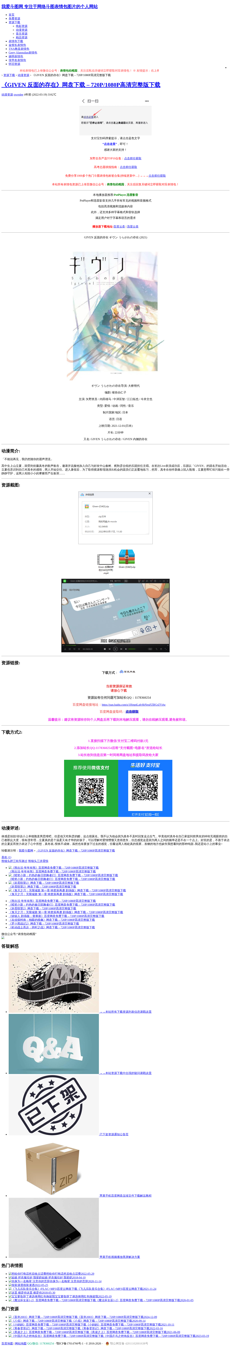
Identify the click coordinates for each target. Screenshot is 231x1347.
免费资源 (14, 18)
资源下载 (14, 22)
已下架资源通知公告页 (113, 1134)
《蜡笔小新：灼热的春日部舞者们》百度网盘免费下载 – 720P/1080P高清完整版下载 (62, 904)
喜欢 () (6, 857)
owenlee (18, 94)
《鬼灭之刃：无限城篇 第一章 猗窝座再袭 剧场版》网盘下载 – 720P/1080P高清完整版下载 (66, 912)
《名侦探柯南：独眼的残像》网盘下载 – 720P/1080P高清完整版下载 (52, 919)
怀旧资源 (14, 63)
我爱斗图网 (26, 850)
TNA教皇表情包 (19, 48)
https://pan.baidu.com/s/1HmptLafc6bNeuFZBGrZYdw (134, 704)
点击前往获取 (132, 158)
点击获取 (132, 711)
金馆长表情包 (17, 45)
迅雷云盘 (133, 226)
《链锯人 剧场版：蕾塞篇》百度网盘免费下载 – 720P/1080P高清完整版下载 (56, 916)
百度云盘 (119, 226)
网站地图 (21, 1343)
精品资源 (21, 37)
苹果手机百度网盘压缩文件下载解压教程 (125, 1195)
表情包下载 (16, 41)
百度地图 (7, 1343)
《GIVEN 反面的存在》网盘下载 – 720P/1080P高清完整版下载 (80, 84)
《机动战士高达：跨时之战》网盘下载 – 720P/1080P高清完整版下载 (52, 927)
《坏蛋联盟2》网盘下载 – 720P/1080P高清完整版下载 (42, 908)
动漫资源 (21, 29)
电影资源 (21, 26)
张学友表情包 (17, 60)
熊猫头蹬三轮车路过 (14, 861)
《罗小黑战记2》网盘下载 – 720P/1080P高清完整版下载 (44, 923)
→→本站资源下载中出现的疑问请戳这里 (125, 1073)
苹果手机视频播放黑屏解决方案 (119, 1256)
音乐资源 (21, 33)
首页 (11, 14)
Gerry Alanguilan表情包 (23, 52)
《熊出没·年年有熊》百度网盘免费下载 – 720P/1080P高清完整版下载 (52, 900)
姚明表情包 (16, 56)
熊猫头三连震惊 (38, 861)
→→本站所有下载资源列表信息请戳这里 (125, 1011)
